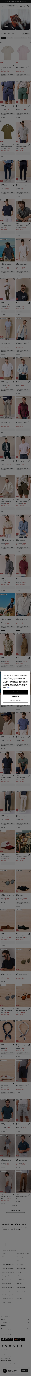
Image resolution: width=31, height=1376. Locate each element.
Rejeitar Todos (15, 696)
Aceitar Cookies (15, 691)
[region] (15, 688)
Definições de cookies (15, 700)
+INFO (8, 687)
